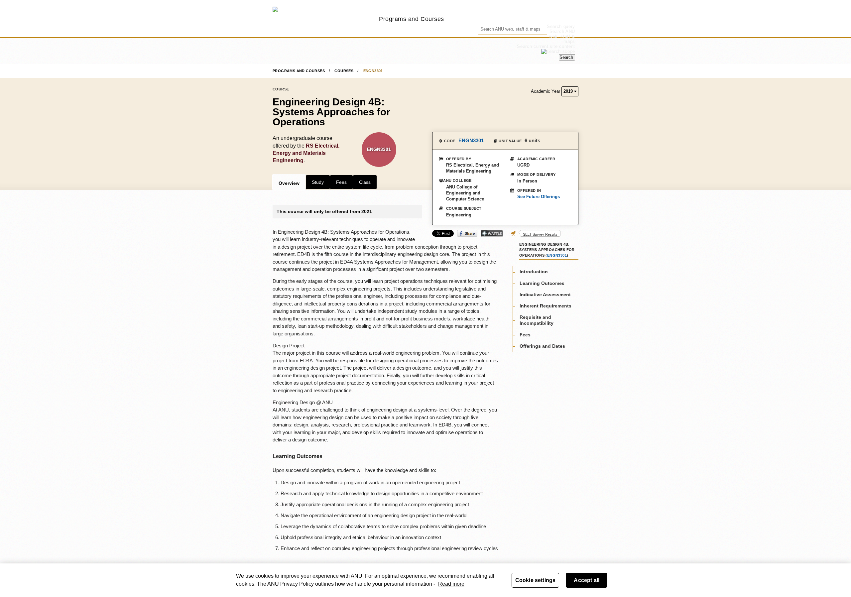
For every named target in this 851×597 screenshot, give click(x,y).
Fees (341, 182)
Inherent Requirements (545, 305)
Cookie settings (535, 580)
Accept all (586, 580)
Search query (561, 26)
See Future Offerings (538, 196)
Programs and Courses (411, 18)
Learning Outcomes (542, 283)
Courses (343, 71)
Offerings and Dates (542, 346)
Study (318, 182)
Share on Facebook (467, 233)
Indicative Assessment (545, 294)
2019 (568, 91)
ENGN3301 (373, 71)
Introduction (534, 272)
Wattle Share (492, 233)
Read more (451, 584)
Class (365, 182)
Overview (289, 183)
